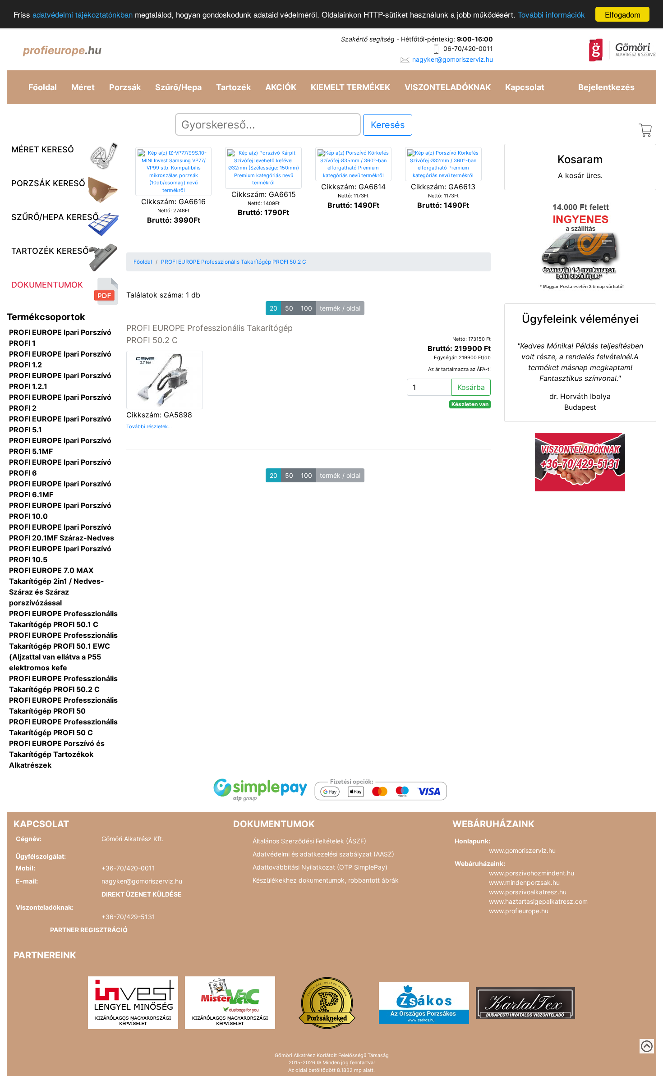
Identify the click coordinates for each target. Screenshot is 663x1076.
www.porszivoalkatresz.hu (527, 892)
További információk (551, 14)
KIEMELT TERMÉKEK (350, 87)
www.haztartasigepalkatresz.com (538, 901)
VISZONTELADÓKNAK (448, 87)
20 (273, 308)
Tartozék (233, 87)
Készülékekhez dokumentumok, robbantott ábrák (326, 880)
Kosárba (471, 387)
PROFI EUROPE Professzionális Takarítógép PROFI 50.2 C (233, 261)
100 (306, 308)
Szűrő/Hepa (178, 87)
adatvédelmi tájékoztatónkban (82, 14)
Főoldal (42, 87)
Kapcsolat (524, 87)
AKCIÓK (280, 87)
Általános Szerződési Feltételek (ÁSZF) (309, 841)
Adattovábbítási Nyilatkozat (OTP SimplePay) (320, 867)
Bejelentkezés (606, 87)
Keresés (388, 124)
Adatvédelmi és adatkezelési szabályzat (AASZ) (323, 854)
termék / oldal (340, 308)
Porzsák (125, 87)
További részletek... (149, 426)
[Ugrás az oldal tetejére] (647, 1046)
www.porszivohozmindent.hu (531, 873)
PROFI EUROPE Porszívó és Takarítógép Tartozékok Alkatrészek (57, 754)
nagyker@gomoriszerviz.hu (452, 59)
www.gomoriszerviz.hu (522, 850)
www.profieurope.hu (518, 911)
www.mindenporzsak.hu (524, 882)
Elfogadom (622, 14)
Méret (83, 87)
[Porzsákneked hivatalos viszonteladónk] (327, 1002)
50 (289, 308)
